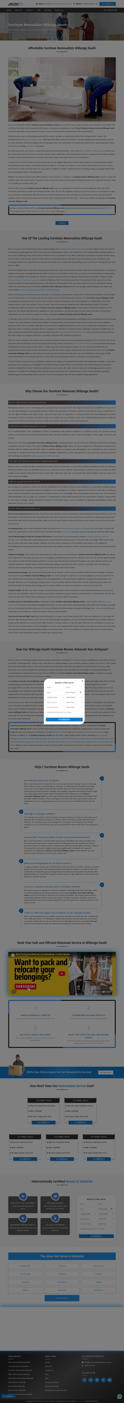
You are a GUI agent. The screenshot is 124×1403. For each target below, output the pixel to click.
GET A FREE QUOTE (64, 719)
